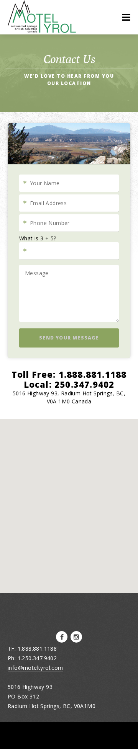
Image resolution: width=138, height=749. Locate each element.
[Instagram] (76, 637)
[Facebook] (61, 637)
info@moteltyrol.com (35, 667)
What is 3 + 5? (37, 238)
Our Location (69, 83)
